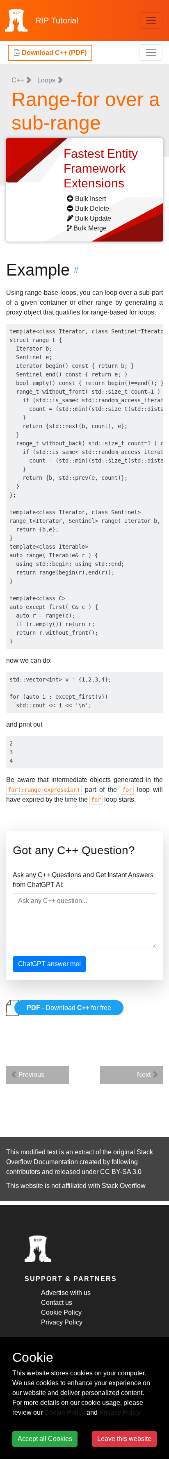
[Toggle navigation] (150, 20)
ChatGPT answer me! (49, 963)
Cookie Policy (61, 1312)
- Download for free (69, 1007)
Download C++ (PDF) (53, 52)
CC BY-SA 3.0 (121, 1171)
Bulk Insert (90, 198)
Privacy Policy (61, 1322)
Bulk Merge (90, 228)
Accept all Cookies (45, 1438)
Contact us (56, 1302)
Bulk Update (93, 218)
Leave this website (124, 1438)
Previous (30, 1074)
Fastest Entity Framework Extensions (101, 168)
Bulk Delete (92, 208)
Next (144, 1074)
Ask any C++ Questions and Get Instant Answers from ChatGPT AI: (83, 879)
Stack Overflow (124, 1185)
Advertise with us (66, 1292)
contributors (23, 1171)
